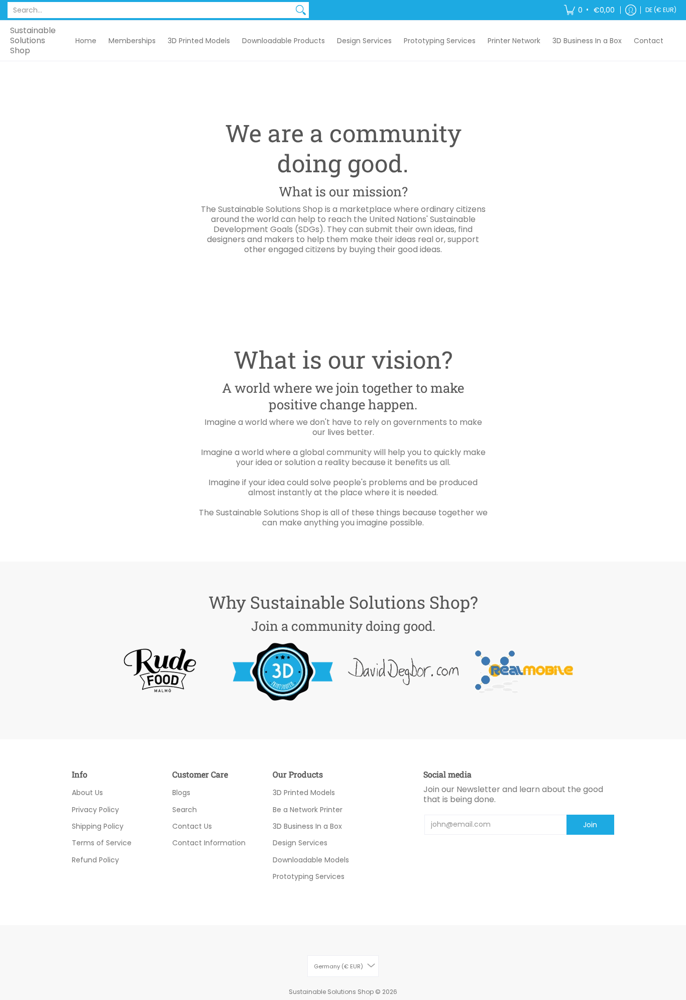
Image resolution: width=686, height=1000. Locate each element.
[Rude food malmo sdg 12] (162, 671)
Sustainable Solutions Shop (33, 40)
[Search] (301, 10)
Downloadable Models (311, 860)
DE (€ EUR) (660, 10)
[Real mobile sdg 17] (524, 671)
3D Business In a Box (307, 826)
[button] (590, 10)
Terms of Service (102, 843)
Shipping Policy (98, 826)
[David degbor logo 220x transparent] (403, 671)
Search (184, 810)
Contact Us (192, 826)
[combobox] (150, 10)
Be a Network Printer (307, 810)
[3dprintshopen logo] (282, 672)
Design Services (300, 843)
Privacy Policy (95, 810)
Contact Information (209, 843)
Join (590, 825)
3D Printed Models (304, 793)
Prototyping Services (309, 876)
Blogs (181, 793)
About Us (87, 793)
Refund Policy (95, 860)
